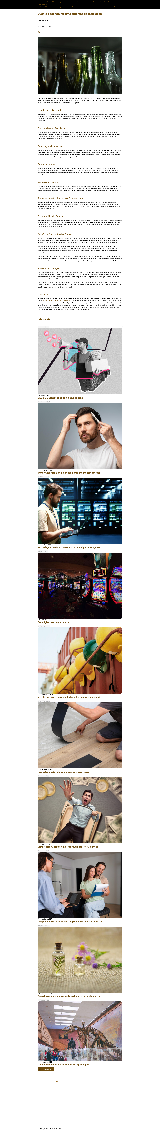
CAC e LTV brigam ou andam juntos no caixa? (61, 398)
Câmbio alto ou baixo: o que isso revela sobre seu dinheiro (68, 846)
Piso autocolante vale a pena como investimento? (63, 772)
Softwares (41, 1118)
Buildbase (46, 1121)
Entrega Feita (74, 1118)
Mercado (52, 1106)
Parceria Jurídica (51, 1118)
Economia (52, 1100)
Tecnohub (83, 1118)
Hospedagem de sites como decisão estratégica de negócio (69, 547)
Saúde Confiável (63, 1118)
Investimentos (53, 1098)
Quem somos (84, 1081)
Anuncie (82, 1089)
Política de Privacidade (87, 1086)
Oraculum (91, 1118)
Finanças (52, 1095)
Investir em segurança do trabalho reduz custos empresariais (69, 697)
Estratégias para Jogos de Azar (54, 622)
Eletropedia (54, 1121)
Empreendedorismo (55, 1103)
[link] (57, 1082)
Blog (81, 1078)
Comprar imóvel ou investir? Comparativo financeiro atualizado (70, 921)
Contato (82, 1083)
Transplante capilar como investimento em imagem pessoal (69, 472)
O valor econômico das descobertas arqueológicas (64, 1064)
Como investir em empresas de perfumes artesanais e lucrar (69, 996)
